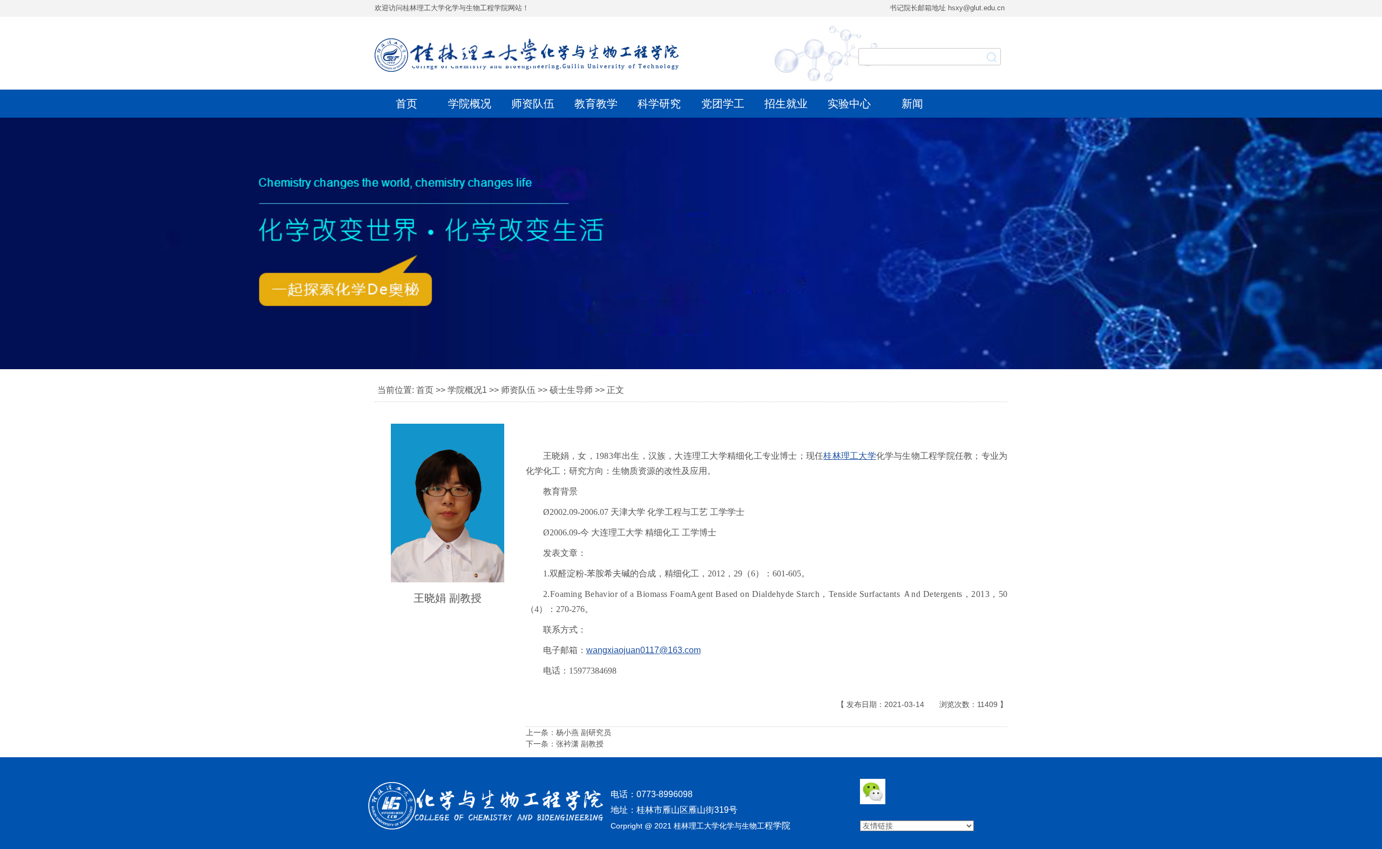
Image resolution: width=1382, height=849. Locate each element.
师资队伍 (532, 104)
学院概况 (469, 104)
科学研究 (659, 104)
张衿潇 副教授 (580, 743)
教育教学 (596, 104)
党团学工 (722, 104)
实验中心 (849, 104)
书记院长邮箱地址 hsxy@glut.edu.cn (947, 8)
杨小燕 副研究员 (583, 732)
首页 (406, 104)
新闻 (912, 104)
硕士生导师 (571, 390)
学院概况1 (467, 390)
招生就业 (786, 104)
